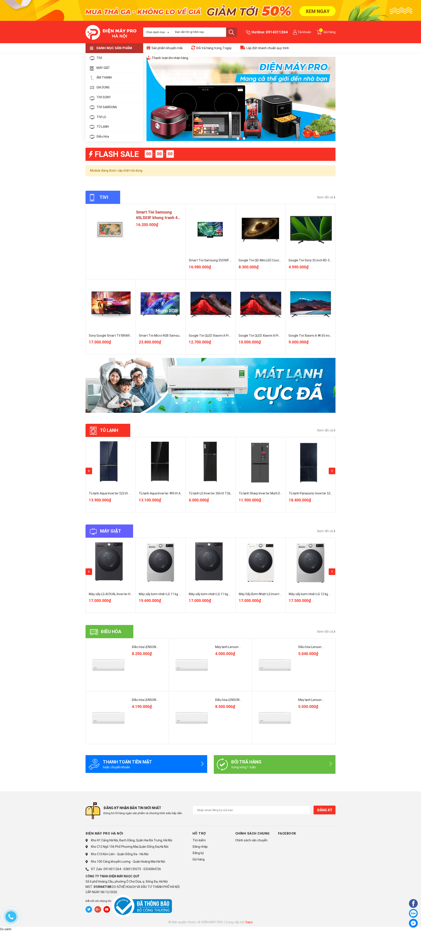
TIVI (99, 58)
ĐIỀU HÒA (111, 631)
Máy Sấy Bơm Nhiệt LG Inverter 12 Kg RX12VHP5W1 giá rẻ (279, 594)
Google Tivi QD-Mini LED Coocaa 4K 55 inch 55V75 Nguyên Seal (282, 260)
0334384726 (152, 869)
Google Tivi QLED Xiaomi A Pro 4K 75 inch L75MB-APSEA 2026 (231, 335)
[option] (111, 474)
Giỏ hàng (199, 859)
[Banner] (210, 385)
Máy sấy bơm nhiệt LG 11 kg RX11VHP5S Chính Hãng (175, 594)
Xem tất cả (325, 197)
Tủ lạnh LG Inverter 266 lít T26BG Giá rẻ (116, 493)
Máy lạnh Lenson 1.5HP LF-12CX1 (321, 700)
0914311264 (277, 32)
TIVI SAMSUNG (106, 107)
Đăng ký (324, 810)
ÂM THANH (104, 77)
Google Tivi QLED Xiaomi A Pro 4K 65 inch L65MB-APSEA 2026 (281, 335)
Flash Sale (117, 154)
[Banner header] (210, 10)
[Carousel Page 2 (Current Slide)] (241, 138)
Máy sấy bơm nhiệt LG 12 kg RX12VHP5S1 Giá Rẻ (323, 594)
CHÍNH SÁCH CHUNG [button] (252, 833)
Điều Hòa (102, 136)
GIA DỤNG (103, 87)
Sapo (249, 922)
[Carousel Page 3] (244, 138)
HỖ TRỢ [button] (199, 833)
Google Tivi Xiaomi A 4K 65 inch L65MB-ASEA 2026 (324, 335)
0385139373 (132, 869)
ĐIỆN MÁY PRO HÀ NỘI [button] (104, 833)
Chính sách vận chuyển (251, 840)
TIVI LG (101, 117)
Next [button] (332, 471)
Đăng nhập (200, 846)
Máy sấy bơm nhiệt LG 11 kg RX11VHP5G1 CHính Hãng (226, 594)
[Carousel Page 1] (238, 138)
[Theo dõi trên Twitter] (89, 909)
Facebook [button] (287, 833)
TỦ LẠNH (102, 126)
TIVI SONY (103, 97)
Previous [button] (89, 471)
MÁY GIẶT (103, 68)
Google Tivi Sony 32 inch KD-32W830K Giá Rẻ (319, 260)
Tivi (103, 197)
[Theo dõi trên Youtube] (106, 909)
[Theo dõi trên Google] (98, 909)
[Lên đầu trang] (402, 924)
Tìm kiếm (199, 840)
